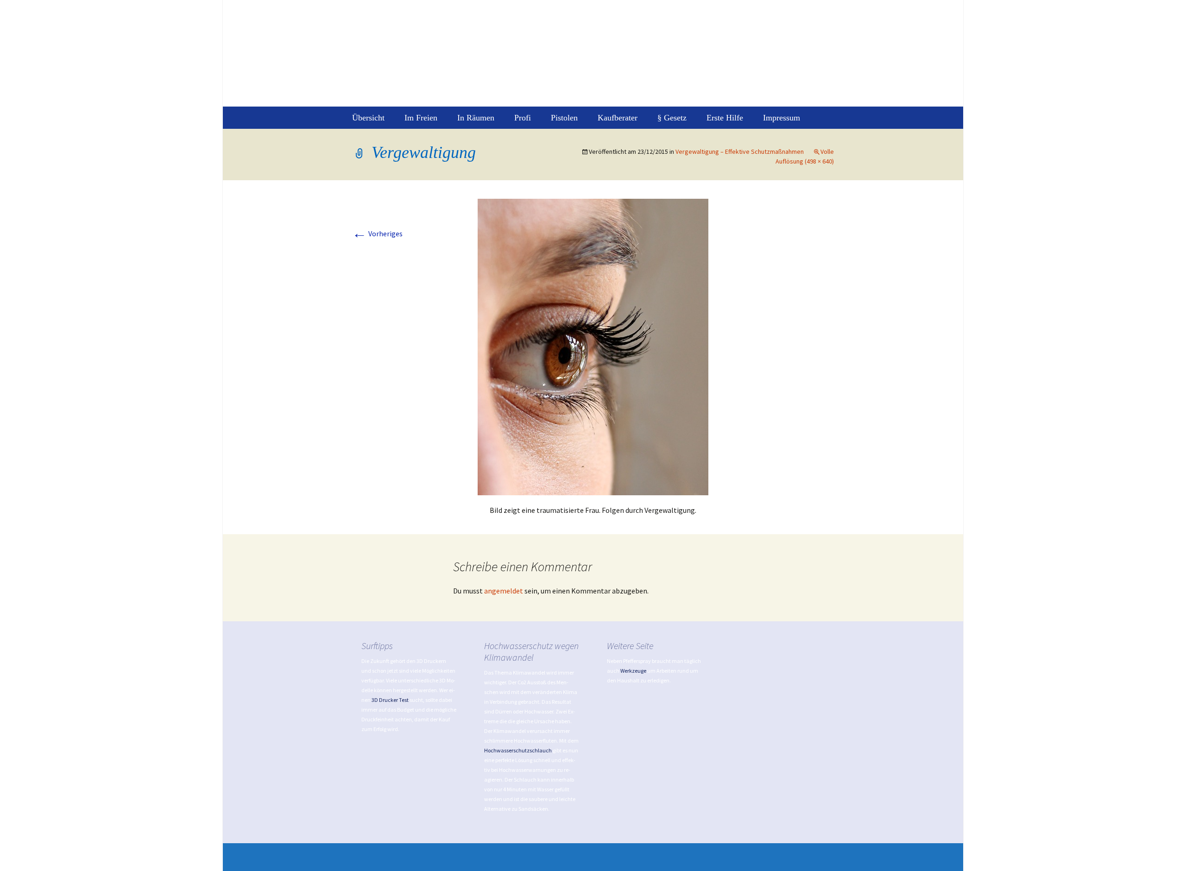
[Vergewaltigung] (593, 346)
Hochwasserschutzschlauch (518, 750)
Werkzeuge (633, 670)
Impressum (781, 117)
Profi (522, 117)
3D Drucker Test (390, 699)
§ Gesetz (672, 117)
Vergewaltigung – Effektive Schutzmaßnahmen (739, 151)
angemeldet (503, 590)
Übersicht (368, 117)
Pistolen (564, 117)
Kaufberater (617, 117)
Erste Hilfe (725, 117)
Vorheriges (377, 233)
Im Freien (420, 117)
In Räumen (475, 117)
